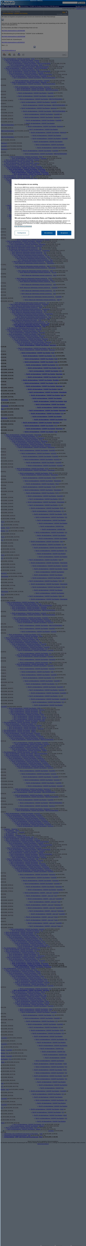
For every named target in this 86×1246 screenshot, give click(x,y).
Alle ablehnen (48, 233)
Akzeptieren (64, 233)
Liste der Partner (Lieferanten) (23, 226)
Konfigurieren (22, 233)
